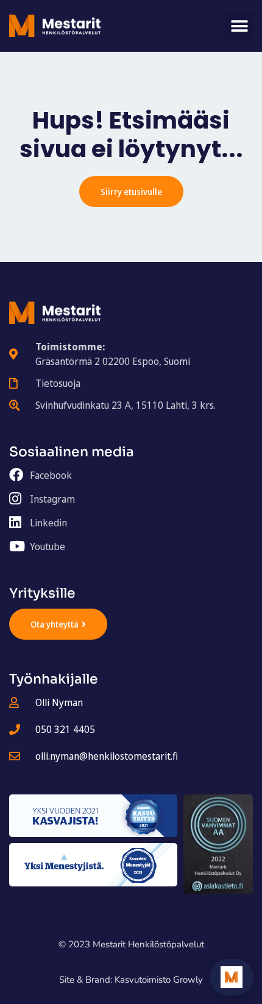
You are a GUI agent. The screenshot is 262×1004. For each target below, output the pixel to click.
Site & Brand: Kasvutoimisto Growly (131, 980)
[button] (239, 26)
